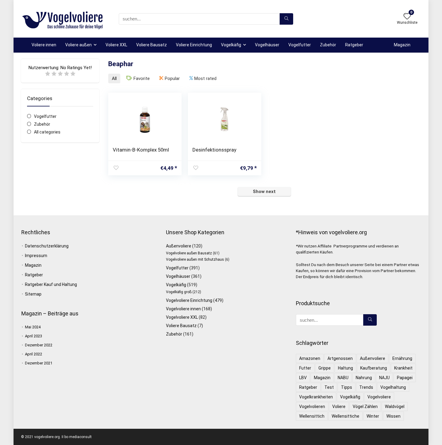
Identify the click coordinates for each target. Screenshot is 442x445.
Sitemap (33, 294)
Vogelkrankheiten (316, 396)
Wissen (393, 416)
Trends (366, 387)
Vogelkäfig (231, 44)
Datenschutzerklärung (47, 246)
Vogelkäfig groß (179, 292)
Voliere (338, 406)
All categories (47, 132)
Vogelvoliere (379, 396)
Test (329, 387)
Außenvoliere (178, 246)
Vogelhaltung (393, 387)
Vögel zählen (365, 406)
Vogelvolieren (312, 406)
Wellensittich (311, 416)
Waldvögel (394, 406)
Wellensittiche (345, 416)
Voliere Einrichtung (194, 44)
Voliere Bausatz (151, 44)
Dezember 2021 (38, 363)
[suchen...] (286, 19)
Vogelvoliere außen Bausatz (189, 253)
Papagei (405, 377)
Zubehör (328, 44)
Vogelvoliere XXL (182, 317)
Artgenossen (340, 358)
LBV (303, 377)
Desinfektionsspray (214, 150)
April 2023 (33, 336)
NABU (343, 377)
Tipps (346, 387)
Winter (373, 416)
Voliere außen (78, 44)
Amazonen (309, 358)
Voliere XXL (116, 44)
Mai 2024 (33, 327)
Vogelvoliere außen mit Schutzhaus (195, 259)
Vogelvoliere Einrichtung (189, 300)
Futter (305, 368)
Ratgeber (354, 44)
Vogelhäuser (267, 44)
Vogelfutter (299, 44)
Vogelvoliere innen (183, 308)
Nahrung (364, 377)
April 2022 (33, 354)
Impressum (36, 255)
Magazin (402, 44)
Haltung (345, 368)
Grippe (324, 368)
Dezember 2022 (38, 345)
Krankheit (403, 368)
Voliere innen (44, 44)
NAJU (384, 377)
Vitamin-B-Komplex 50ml (141, 150)
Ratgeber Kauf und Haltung (51, 284)
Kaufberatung (373, 368)
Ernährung (402, 358)
